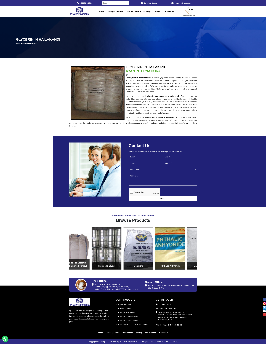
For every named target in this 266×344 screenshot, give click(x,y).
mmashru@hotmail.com (183, 3)
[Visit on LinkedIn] (264, 310)
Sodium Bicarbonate (127, 312)
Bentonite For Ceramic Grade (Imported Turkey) (133, 326)
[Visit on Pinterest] (264, 314)
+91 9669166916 (86, 3)
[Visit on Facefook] (264, 299)
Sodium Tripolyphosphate (128, 316)
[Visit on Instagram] (264, 303)
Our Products (133, 11)
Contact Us (169, 11)
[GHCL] (189, 11)
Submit (163, 198)
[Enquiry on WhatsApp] (5, 339)
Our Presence (150, 333)
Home (101, 11)
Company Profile (115, 11)
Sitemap (146, 11)
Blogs (157, 11)
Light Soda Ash (125, 304)
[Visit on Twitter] (264, 307)
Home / (18, 43)
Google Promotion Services (167, 341)
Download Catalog (150, 3)
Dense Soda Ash (125, 308)
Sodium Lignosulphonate (128, 320)
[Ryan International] (79, 11)
